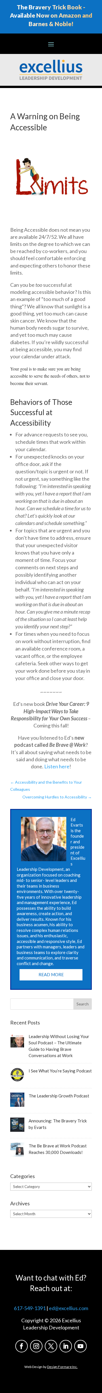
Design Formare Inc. (62, 1367)
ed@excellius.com (68, 1308)
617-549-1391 (30, 1308)
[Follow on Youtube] (80, 1346)
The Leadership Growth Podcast (59, 1095)
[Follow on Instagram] (36, 1346)
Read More (51, 974)
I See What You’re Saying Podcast (60, 1070)
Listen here (56, 766)
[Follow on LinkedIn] (66, 1346)
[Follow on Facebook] (21, 1346)
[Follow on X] (51, 1346)
